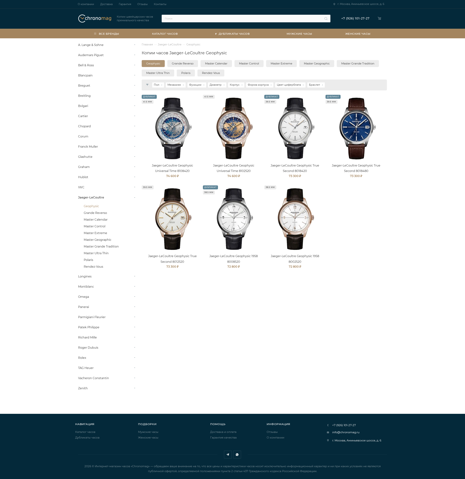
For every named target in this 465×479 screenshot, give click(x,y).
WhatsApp (237, 454)
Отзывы (272, 432)
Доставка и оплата (223, 432)
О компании (275, 437)
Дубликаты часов (87, 437)
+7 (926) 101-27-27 (355, 18)
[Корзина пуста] (379, 18)
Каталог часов (85, 432)
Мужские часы (148, 432)
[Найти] (326, 18)
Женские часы (148, 437)
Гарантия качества (223, 437)
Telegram (228, 454)
